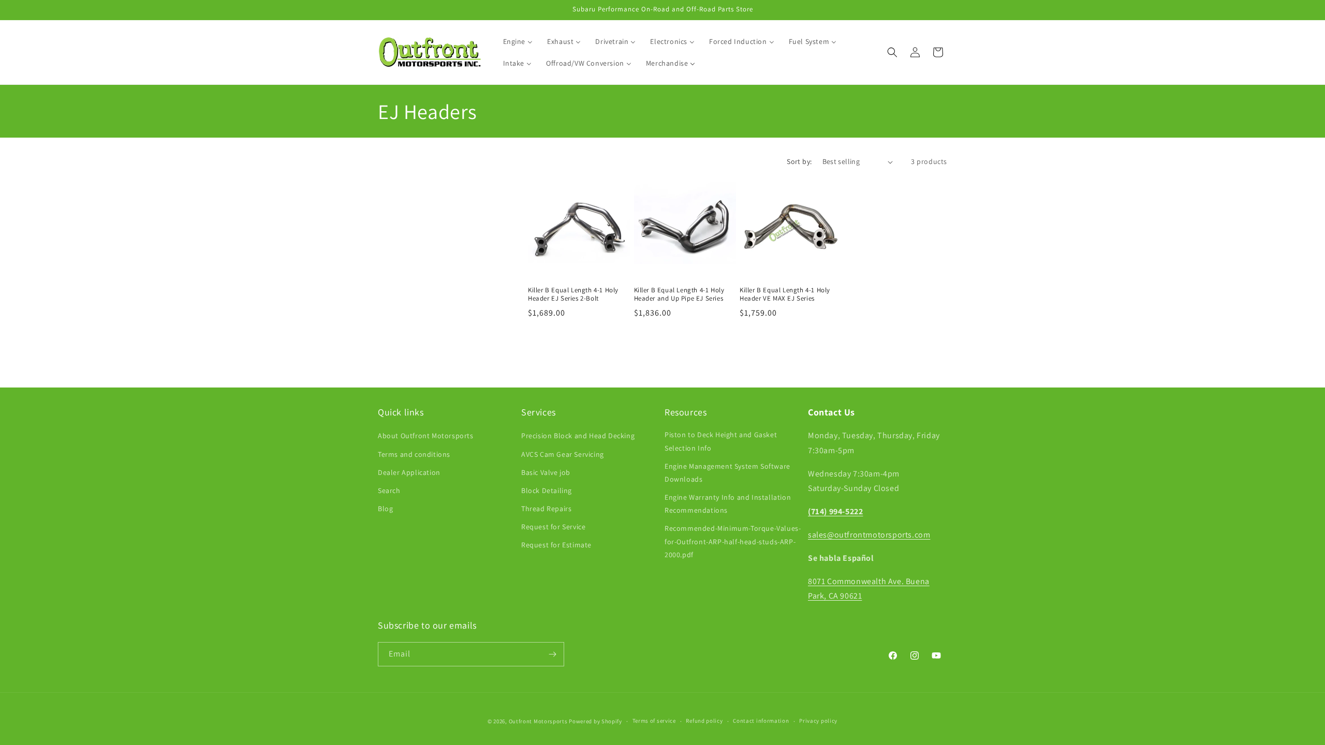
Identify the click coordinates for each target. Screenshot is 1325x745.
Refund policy (704, 720)
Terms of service (654, 720)
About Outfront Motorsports (426, 435)
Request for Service (553, 526)
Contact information (761, 720)
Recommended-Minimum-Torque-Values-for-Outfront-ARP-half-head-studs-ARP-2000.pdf (733, 541)
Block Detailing (546, 490)
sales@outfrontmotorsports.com (869, 534)
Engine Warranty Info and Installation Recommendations (728, 504)
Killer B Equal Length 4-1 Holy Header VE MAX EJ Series (785, 294)
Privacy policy (818, 720)
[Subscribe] (552, 654)
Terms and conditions (414, 453)
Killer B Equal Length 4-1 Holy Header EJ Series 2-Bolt (573, 294)
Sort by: (799, 161)
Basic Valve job (545, 471)
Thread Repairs (546, 508)
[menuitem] (518, 41)
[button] (892, 52)
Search (389, 490)
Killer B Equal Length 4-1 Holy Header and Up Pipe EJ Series (679, 294)
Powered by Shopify (595, 721)
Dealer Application (409, 471)
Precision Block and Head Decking (578, 435)
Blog (385, 508)
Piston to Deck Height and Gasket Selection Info (721, 441)
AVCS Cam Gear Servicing (562, 453)
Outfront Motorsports (538, 721)
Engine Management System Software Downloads (727, 472)
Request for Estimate (556, 544)
